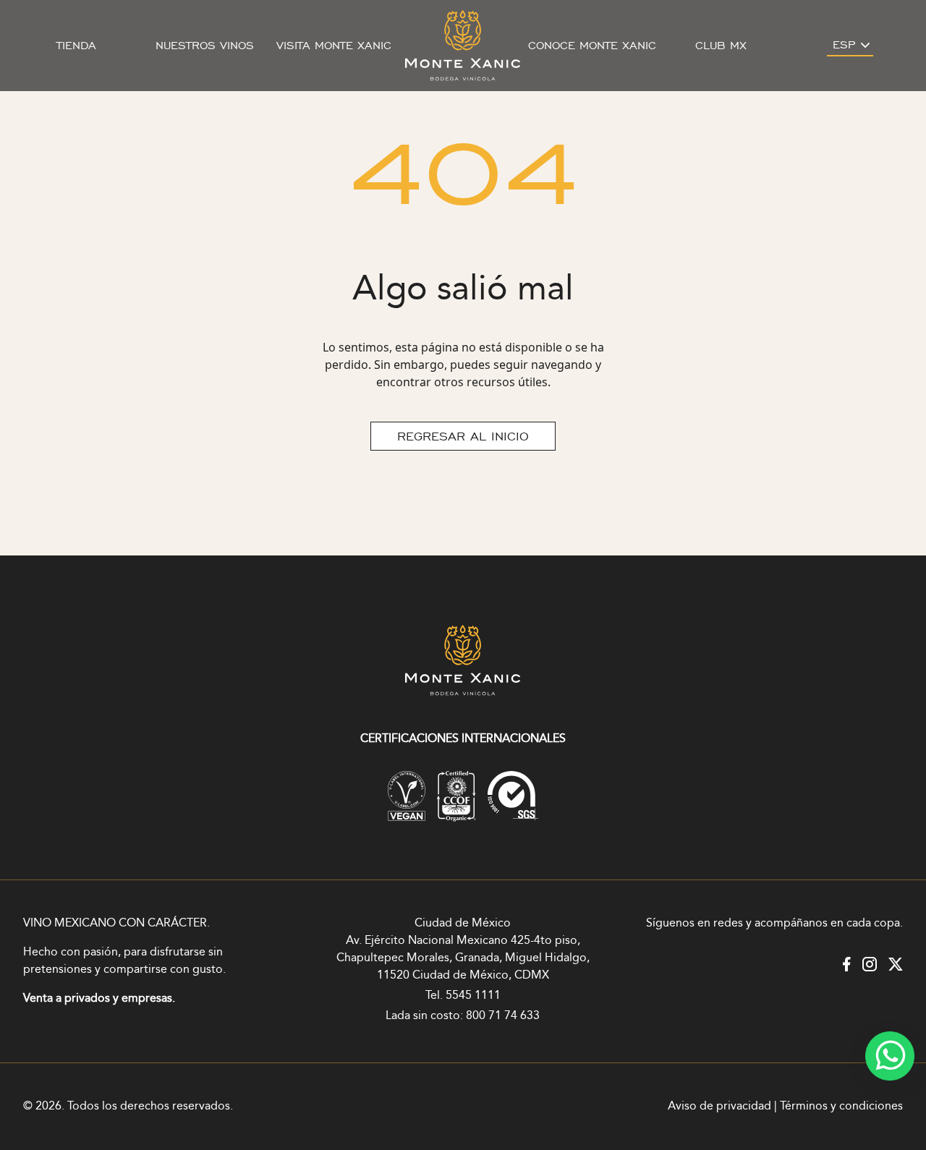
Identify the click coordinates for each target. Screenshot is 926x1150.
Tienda (76, 45)
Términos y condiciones (841, 1106)
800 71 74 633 (503, 1016)
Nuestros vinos (205, 45)
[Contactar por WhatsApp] (889, 1056)
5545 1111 (473, 996)
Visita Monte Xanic (333, 45)
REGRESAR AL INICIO (463, 436)
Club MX (721, 45)
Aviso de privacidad (719, 1106)
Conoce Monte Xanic (592, 45)
